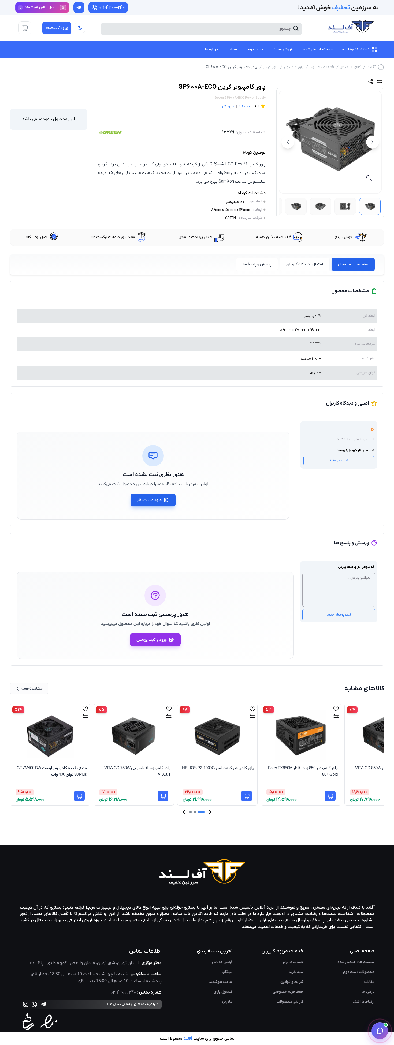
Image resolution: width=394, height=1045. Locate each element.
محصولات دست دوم (358, 971)
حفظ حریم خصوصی (288, 991)
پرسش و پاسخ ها (257, 264)
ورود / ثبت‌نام (57, 28)
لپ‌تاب (227, 971)
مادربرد (226, 1001)
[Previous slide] (210, 812)
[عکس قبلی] (372, 142)
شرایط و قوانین (291, 981)
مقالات (369, 981)
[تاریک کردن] (80, 28)
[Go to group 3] (190, 812)
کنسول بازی (223, 991)
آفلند (371, 67)
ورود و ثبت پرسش (151, 639)
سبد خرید (296, 971)
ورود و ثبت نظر (149, 500)
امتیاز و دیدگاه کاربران (304, 264)
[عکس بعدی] (287, 142)
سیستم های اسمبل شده (355, 962)
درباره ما (368, 991)
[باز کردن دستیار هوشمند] (379, 1030)
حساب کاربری (293, 962)
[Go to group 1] (201, 812)
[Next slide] (184, 812)
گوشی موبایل (222, 962)
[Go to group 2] (195, 812)
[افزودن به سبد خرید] (79, 796)
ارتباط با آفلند (363, 1001)
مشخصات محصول (353, 264)
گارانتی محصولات (290, 1001)
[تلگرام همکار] (78, 7)
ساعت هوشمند (220, 981)
